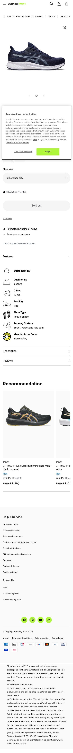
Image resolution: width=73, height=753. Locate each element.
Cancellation (57, 638)
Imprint (25, 142)
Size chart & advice (12, 548)
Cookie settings (10, 572)
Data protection (42, 638)
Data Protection (14, 142)
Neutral (52, 16)
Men (9, 16)
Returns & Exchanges (12, 536)
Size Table (7, 218)
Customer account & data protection (19, 542)
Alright (48, 151)
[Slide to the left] (29, 96)
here (35, 139)
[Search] (51, 4)
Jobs (5, 587)
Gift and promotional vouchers (17, 554)
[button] (4, 4)
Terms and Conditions (22, 638)
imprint (6, 638)
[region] (36, 133)
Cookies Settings (23, 151)
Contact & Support (11, 566)
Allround (39, 16)
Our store (7, 560)
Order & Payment (10, 524)
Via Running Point (11, 593)
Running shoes (23, 16)
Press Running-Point (12, 599)
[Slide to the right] (44, 96)
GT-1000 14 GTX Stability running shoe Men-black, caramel (27, 467)
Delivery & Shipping (11, 530)
